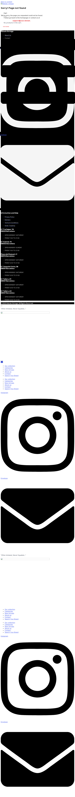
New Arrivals (9, 370)
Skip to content (6, 2)
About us (8, 372)
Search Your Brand (11, 376)
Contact (8, 374)
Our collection (10, 366)
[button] (5, 17)
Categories (9, 368)
